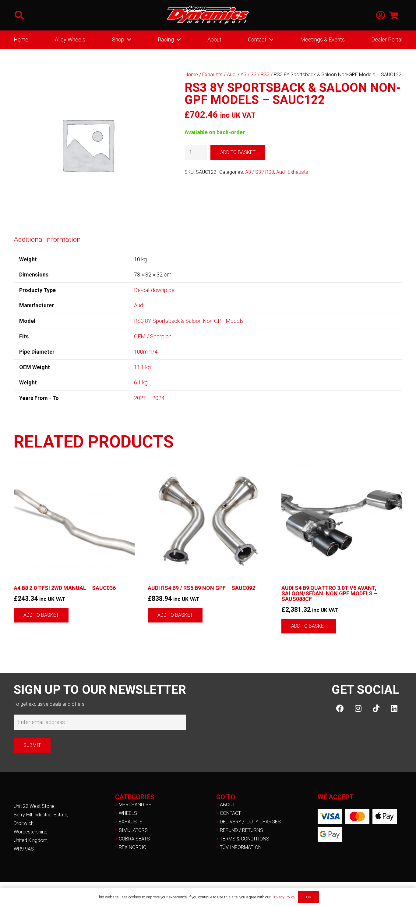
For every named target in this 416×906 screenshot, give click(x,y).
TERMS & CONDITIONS (244, 839)
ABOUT (227, 805)
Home (191, 74)
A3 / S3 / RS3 (255, 74)
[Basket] (393, 15)
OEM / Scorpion (152, 336)
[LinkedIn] (394, 708)
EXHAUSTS (131, 822)
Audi (231, 74)
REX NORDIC (133, 847)
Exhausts (212, 74)
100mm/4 (145, 351)
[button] (19, 15)
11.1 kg (142, 367)
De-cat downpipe (154, 290)
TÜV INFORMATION (241, 847)
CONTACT (230, 813)
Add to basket (238, 152)
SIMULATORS (133, 830)
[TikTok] (376, 708)
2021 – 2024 (149, 398)
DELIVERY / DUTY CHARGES (250, 822)
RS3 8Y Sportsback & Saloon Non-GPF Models (189, 321)
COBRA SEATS (134, 839)
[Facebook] (340, 708)
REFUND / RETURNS (241, 830)
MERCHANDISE (135, 805)
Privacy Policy (283, 897)
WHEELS (128, 813)
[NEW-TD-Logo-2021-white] (208, 15)
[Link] (380, 15)
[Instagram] (358, 708)
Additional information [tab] (47, 239)
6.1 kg (141, 382)
